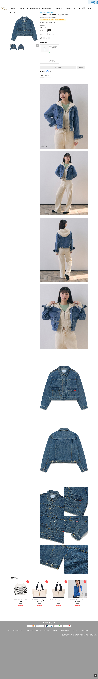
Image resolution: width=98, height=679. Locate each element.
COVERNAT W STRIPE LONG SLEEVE (20, 600)
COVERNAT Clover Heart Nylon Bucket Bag (77, 600)
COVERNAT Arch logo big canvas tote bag (39, 600)
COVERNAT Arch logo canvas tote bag (58, 600)
